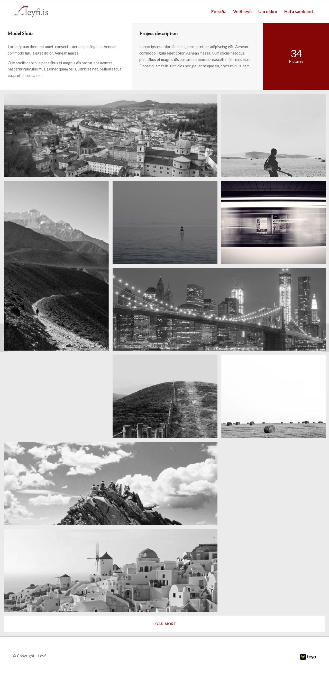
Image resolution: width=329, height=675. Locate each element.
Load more (164, 624)
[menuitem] (219, 11)
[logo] (31, 11)
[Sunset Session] (325, 337)
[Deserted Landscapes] (4, 337)
